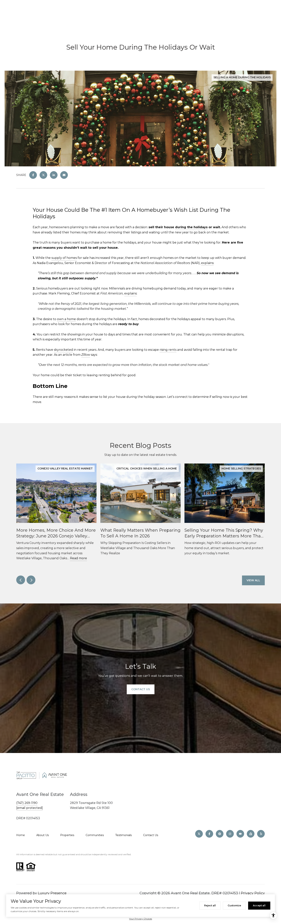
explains (207, 263)
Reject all (210, 905)
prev (20, 580)
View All (253, 580)
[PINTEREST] (219, 834)
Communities (95, 835)
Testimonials (123, 835)
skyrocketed (63, 350)
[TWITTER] (199, 834)
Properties (67, 835)
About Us (42, 835)
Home (20, 835)
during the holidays (191, 227)
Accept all (259, 905)
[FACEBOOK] (209, 834)
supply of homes (64, 258)
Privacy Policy (253, 893)
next (31, 580)
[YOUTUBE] (240, 834)
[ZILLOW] (250, 834)
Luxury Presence (52, 893)
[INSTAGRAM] (230, 834)
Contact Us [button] (140, 689)
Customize (234, 905)
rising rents (168, 350)
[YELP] (261, 834)
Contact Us (150, 835)
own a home (66, 319)
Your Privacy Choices (140, 918)
